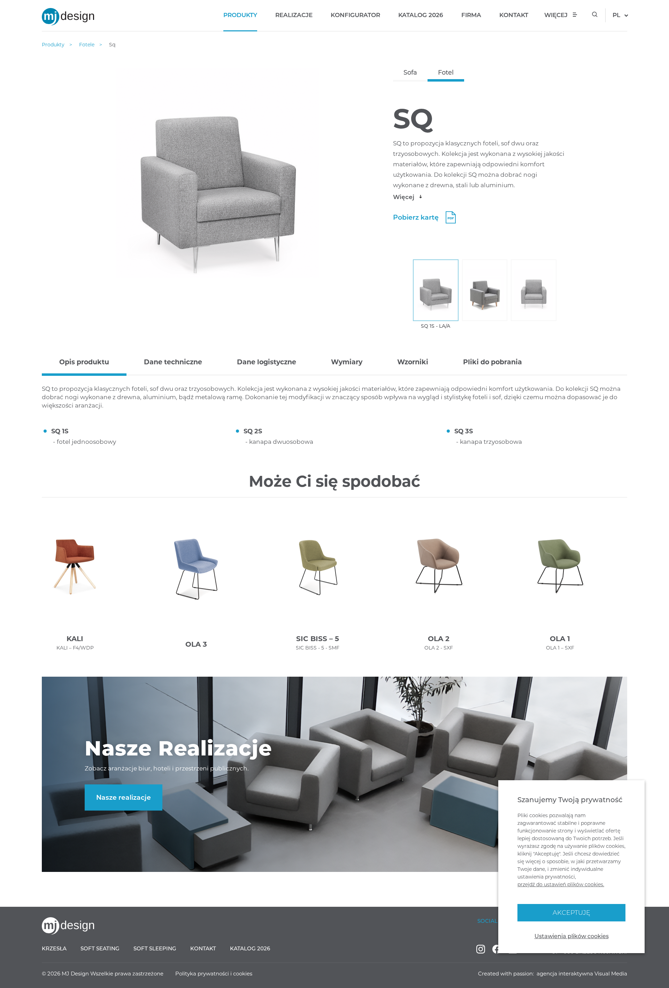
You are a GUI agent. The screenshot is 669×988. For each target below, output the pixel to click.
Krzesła (54, 948)
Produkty (240, 15)
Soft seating (100, 948)
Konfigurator (355, 15)
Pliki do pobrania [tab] (492, 362)
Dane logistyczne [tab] (266, 362)
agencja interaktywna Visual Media (582, 973)
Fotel (446, 72)
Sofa (410, 72)
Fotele (87, 44)
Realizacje (294, 15)
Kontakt (513, 15)
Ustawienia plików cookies (572, 936)
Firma (471, 15)
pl (616, 15)
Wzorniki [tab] (412, 362)
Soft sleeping (154, 948)
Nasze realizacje (123, 797)
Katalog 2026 (420, 15)
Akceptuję (571, 913)
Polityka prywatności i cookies (213, 973)
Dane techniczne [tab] (173, 362)
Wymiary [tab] (346, 362)
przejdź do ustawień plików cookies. (560, 884)
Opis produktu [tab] (84, 362)
